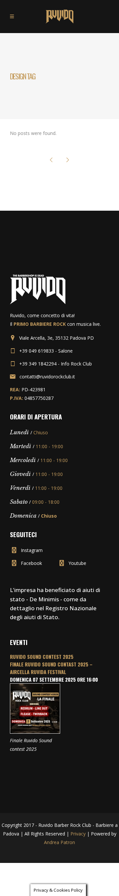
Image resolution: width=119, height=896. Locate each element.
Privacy (78, 834)
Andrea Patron (59, 842)
